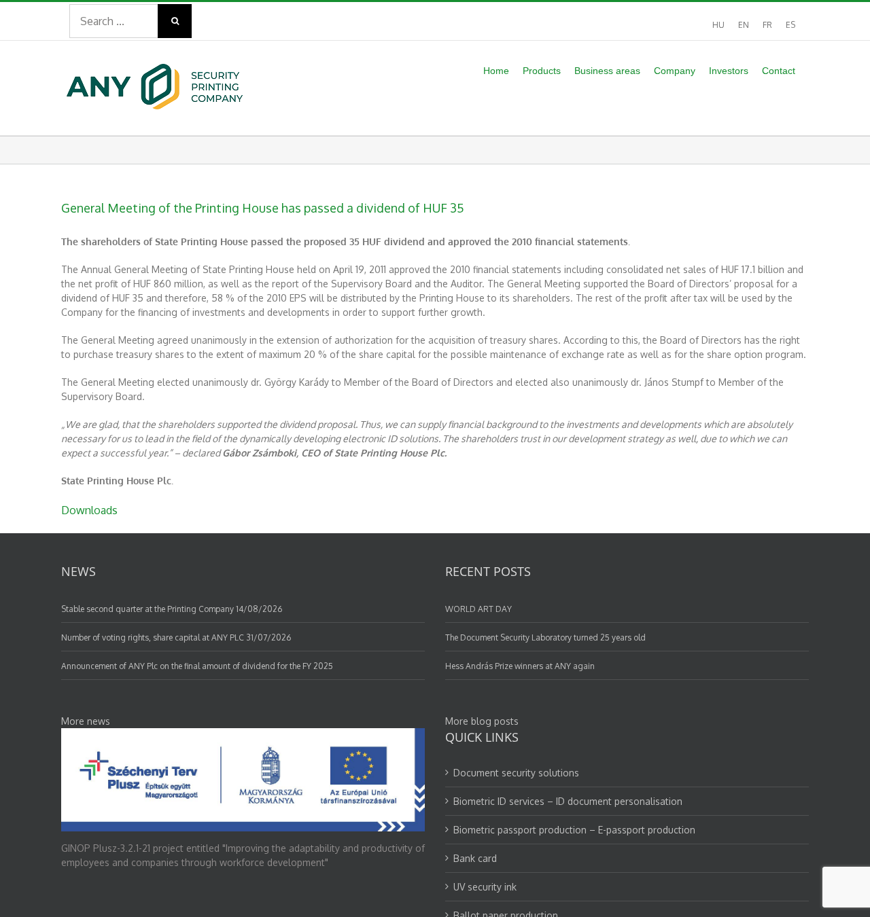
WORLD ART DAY (478, 609)
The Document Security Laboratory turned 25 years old (545, 637)
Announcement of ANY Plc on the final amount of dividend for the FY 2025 (197, 666)
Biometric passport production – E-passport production (574, 829)
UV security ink (485, 887)
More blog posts (482, 721)
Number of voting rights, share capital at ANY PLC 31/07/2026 (176, 637)
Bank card (475, 858)
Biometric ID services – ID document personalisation (567, 801)
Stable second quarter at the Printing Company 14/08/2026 (171, 609)
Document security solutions (516, 772)
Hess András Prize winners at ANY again (520, 666)
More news (85, 721)
